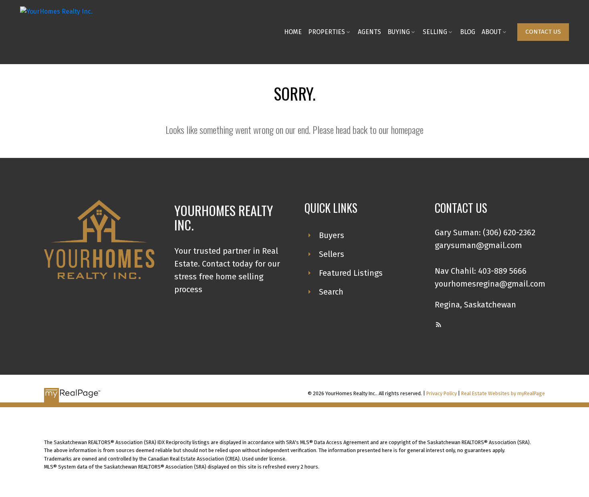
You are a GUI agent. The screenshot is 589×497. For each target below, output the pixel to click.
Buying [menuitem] (398, 32)
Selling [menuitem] (435, 32)
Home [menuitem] (293, 32)
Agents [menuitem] (369, 32)
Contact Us (543, 31)
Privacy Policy (441, 393)
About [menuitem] (491, 32)
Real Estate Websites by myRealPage (503, 393)
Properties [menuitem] (326, 32)
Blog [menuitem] (467, 32)
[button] (543, 32)
